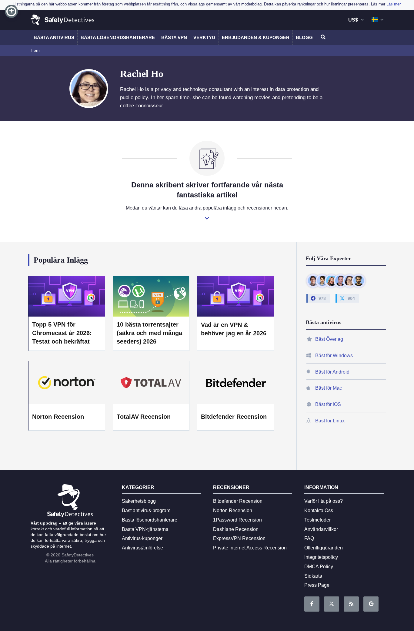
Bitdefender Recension (234, 416)
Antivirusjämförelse (142, 547)
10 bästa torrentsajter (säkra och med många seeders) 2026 (149, 333)
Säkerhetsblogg (139, 501)
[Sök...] (322, 37)
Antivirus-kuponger (142, 538)
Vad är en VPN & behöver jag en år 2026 (233, 329)
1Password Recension (237, 519)
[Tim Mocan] (359, 280)
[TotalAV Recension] (151, 382)
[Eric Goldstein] (340, 280)
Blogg (304, 37)
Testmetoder (317, 519)
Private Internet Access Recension (250, 547)
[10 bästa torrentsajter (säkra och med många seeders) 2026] (151, 296)
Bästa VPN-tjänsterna (145, 529)
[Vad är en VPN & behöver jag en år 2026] (235, 296)
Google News (371, 604)
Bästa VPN (174, 37)
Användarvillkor (321, 529)
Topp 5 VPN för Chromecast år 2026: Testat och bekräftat (62, 333)
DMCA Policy (318, 566)
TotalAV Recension (144, 416)
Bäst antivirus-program (146, 510)
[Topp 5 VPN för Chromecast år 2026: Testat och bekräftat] (66, 296)
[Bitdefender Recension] (235, 382)
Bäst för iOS (328, 404)
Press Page (316, 585)
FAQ (309, 538)
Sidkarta (313, 576)
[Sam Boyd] (322, 280)
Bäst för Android (332, 371)
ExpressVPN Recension (239, 538)
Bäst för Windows (334, 355)
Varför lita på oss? (323, 501)
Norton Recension (58, 416)
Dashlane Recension (236, 529)
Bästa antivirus (54, 37)
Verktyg (204, 37)
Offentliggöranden (323, 547)
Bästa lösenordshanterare (118, 37)
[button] (11, 11)
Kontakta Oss (318, 510)
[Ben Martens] (313, 280)
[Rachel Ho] (349, 280)
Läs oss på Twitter (331, 604)
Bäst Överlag (329, 339)
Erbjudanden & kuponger (255, 37)
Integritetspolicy (321, 557)
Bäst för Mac (328, 388)
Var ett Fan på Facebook (311, 604)
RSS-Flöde (351, 604)
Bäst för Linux (330, 420)
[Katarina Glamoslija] (331, 280)
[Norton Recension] (66, 382)
